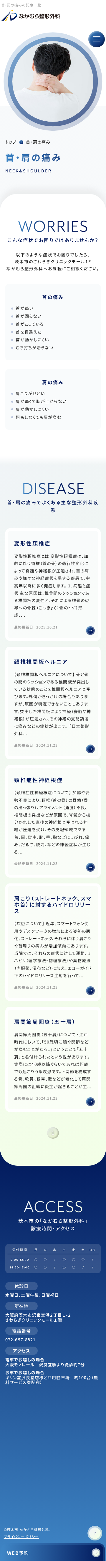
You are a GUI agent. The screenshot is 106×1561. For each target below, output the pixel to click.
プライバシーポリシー (21, 1536)
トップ (10, 142)
